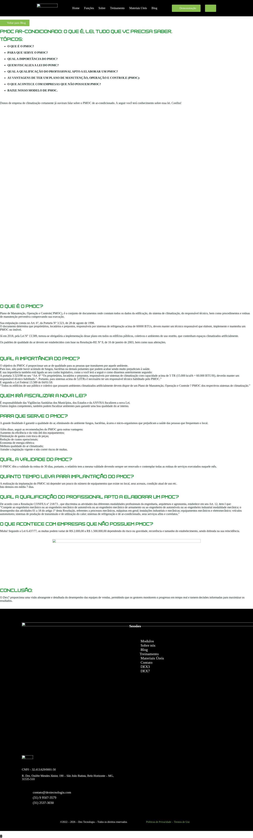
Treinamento (117, 8)
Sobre (102, 8)
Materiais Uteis (138, 8)
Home (75, 8)
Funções (89, 8)
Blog (154, 8)
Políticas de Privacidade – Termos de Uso (168, 822)
